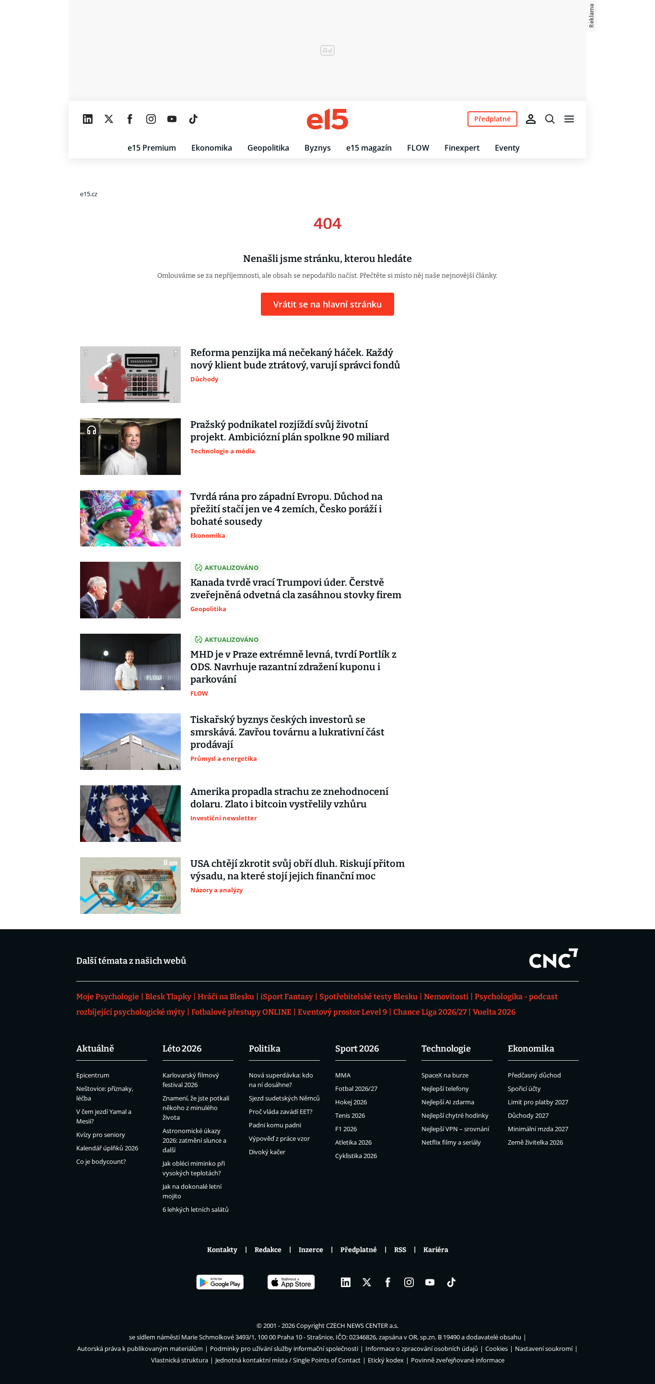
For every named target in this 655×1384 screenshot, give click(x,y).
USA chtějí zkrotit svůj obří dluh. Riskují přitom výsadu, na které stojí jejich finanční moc (297, 870)
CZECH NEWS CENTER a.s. (362, 1325)
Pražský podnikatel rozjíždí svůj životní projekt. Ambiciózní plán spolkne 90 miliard (289, 431)
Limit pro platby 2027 (538, 1102)
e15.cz (88, 193)
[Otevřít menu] (569, 119)
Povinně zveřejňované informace (457, 1360)
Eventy (507, 148)
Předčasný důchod (534, 1075)
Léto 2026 (182, 1048)
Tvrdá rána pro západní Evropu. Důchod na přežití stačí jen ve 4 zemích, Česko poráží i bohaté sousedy (286, 509)
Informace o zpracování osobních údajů (421, 1348)
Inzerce (311, 1250)
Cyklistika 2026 (356, 1155)
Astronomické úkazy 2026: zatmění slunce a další (194, 1140)
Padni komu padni (275, 1125)
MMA (343, 1075)
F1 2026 (346, 1128)
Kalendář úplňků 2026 (107, 1148)
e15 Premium (152, 148)
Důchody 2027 (528, 1115)
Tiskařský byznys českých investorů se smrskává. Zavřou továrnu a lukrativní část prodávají (287, 732)
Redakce (268, 1250)
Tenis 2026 (350, 1115)
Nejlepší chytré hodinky (455, 1115)
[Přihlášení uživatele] (530, 119)
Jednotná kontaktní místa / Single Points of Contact (288, 1360)
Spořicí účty (524, 1088)
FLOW (418, 148)
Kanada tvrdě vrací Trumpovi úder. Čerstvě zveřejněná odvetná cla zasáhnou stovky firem (295, 589)
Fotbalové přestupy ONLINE (241, 1012)
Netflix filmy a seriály (451, 1142)
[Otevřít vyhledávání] (550, 119)
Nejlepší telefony (445, 1088)
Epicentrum (92, 1075)
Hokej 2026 (351, 1102)
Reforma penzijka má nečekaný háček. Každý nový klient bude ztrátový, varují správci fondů (295, 359)
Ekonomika (211, 148)
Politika (265, 1048)
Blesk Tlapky (168, 996)
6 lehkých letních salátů (196, 1209)
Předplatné (358, 1250)
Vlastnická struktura (179, 1360)
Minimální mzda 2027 (538, 1128)
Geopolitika (268, 148)
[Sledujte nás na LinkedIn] (87, 119)
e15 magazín (369, 148)
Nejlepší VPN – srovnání (455, 1128)
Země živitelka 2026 (535, 1142)
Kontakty (222, 1250)
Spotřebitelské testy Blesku (368, 996)
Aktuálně (95, 1048)
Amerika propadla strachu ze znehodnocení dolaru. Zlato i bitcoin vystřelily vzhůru (289, 798)
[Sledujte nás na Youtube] (172, 119)
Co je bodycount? (101, 1161)
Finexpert (462, 148)
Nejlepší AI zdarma (447, 1102)
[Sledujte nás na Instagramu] (151, 119)
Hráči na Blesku (226, 996)
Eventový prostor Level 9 (342, 1012)
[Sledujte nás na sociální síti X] (109, 119)
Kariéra (435, 1250)
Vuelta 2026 (494, 1012)
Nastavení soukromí (544, 1348)
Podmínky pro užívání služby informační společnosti (284, 1348)
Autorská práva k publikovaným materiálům (140, 1348)
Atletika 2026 (353, 1142)
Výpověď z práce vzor (279, 1138)
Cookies (496, 1348)
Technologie (446, 1048)
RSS (400, 1250)
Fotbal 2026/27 (356, 1088)
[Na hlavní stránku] (327, 118)
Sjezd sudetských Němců (284, 1098)
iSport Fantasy (286, 996)
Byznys (317, 148)
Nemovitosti (446, 996)
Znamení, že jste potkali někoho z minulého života (196, 1108)
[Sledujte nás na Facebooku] (130, 119)
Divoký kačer (267, 1151)
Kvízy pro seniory (100, 1134)
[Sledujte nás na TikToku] (193, 119)
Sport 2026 (357, 1048)
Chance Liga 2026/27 (430, 1012)
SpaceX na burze (444, 1075)
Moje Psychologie (107, 996)
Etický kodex (386, 1360)
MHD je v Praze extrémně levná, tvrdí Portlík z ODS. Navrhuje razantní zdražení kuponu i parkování (293, 667)
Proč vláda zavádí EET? (281, 1111)
